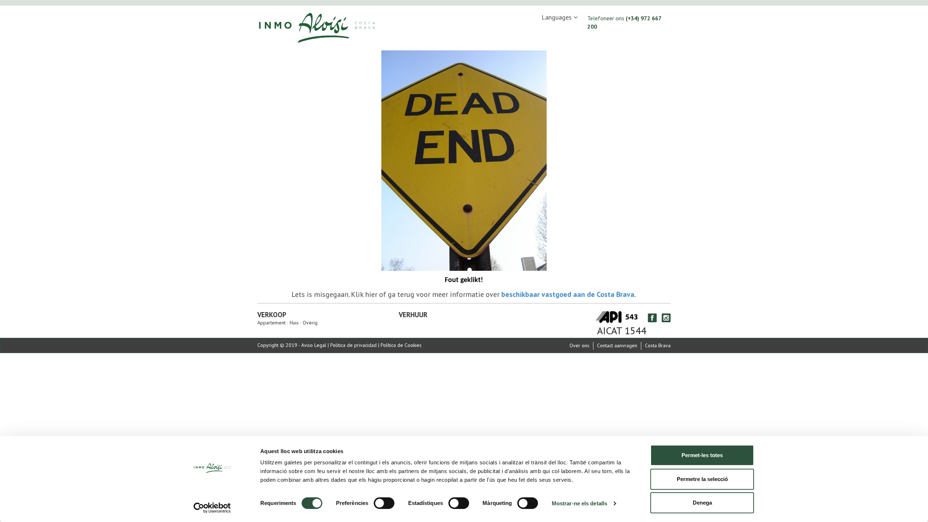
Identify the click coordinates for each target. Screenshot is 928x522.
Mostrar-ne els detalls (579, 503)
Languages (557, 17)
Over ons (579, 345)
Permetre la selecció (702, 479)
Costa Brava (658, 345)
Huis (294, 322)
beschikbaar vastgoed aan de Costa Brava (567, 294)
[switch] (384, 503)
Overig (309, 322)
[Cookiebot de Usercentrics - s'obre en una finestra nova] (212, 507)
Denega (702, 503)
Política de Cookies (401, 345)
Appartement (272, 322)
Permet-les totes (702, 455)
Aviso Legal (313, 345)
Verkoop (271, 314)
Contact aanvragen (617, 345)
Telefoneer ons (624, 22)
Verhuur (413, 314)
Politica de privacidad (353, 345)
